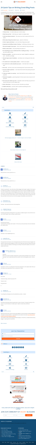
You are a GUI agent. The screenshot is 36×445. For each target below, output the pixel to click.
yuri (4, 230)
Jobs (17, 442)
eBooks (11, 442)
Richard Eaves (5, 200)
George (4, 273)
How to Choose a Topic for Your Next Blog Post (18, 149)
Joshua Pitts (5, 238)
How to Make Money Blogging (6, 435)
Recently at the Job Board (6, 421)
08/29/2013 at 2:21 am (7, 291)
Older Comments (4, 323)
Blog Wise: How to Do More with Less (24, 435)
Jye (3, 218)
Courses (20, 442)
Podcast (8, 442)
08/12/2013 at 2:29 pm (7, 201)
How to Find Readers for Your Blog (7, 432)
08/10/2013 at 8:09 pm (7, 178)
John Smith (5, 298)
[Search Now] (33, 107)
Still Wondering (18, 98)
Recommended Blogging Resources (24, 438)
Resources (14, 442)
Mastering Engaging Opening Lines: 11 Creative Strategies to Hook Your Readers (18, 137)
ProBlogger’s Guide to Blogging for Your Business (25, 434)
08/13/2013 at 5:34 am (7, 239)
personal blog (27, 98)
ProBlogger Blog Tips (23, 95)
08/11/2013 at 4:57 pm (7, 186)
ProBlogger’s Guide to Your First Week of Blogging (25, 431)
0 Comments (23, 10)
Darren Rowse (5, 10)
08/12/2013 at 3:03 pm (7, 210)
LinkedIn (10, 101)
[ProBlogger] (19, 2)
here (15, 99)
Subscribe (18, 338)
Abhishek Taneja (6, 209)
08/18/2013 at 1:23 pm (12, 251)
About (3, 442)
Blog (5, 442)
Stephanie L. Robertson (9, 250)
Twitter (26, 99)
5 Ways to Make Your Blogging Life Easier (8, 436)
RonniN (4, 185)
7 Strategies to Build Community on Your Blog (9, 433)
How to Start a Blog (5, 429)
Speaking (23, 442)
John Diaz (5, 168)
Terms (30, 442)
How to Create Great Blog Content (7, 431)
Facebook (29, 99)
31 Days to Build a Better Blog (23, 429)
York (4, 263)
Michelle (4, 290)
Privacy (27, 442)
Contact (33, 442)
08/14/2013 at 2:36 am (7, 264)
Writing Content (17, 10)
